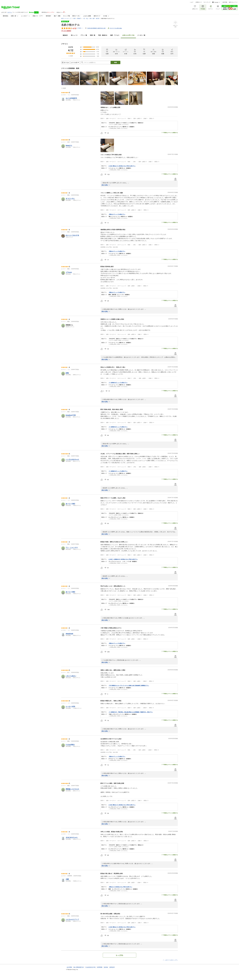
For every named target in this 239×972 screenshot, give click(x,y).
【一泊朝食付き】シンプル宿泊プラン (118, 382)
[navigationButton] (175, 77)
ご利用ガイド (198, 2)
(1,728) (128, 35)
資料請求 (112, 967)
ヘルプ (191, 2)
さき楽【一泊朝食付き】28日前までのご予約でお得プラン (123, 559)
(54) (102, 35)
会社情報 (69, 967)
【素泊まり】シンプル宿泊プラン (116, 214)
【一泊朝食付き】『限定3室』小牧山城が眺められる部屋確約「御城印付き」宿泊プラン (130, 712)
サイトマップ (207, 2)
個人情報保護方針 (78, 967)
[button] (70, 78)
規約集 (106, 967)
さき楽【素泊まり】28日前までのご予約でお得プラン (122, 166)
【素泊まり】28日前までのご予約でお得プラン (120, 887)
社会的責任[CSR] (91, 967)
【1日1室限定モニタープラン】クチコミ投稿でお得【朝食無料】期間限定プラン (128, 685)
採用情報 (99, 967)
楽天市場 (225, 2)
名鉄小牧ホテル (70, 24)
